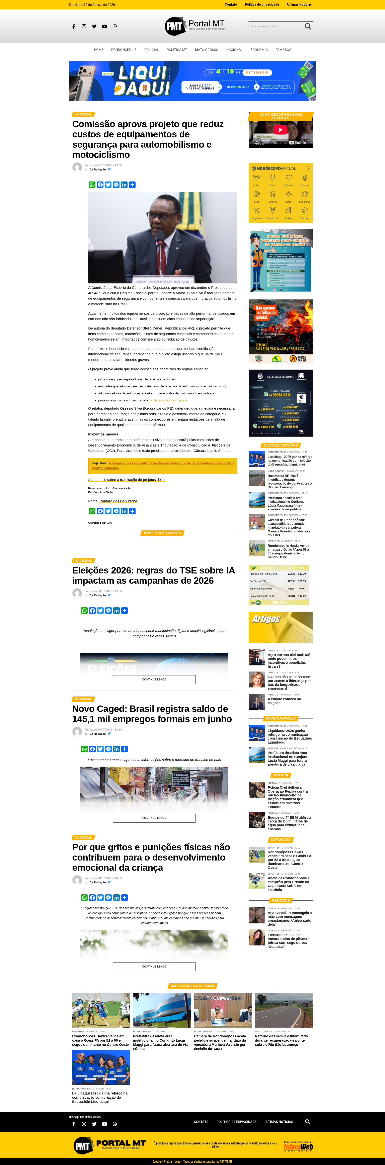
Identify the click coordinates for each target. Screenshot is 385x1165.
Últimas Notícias (299, 4)
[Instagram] (84, 26)
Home (98, 50)
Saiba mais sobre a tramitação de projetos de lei (126, 480)
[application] (281, 130)
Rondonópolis (123, 50)
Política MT (177, 50)
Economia (259, 50)
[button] (307, 1122)
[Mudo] (300, 143)
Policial (151, 50)
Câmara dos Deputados (118, 501)
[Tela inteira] (307, 143)
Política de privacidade (262, 4)
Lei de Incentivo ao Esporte (168, 400)
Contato (231, 4)
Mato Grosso (206, 50)
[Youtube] (104, 26)
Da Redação (97, 169)
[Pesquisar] (308, 26)
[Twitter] (94, 26)
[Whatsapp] (114, 26)
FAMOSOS (283, 50)
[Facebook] (73, 26)
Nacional (234, 50)
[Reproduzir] (254, 143)
